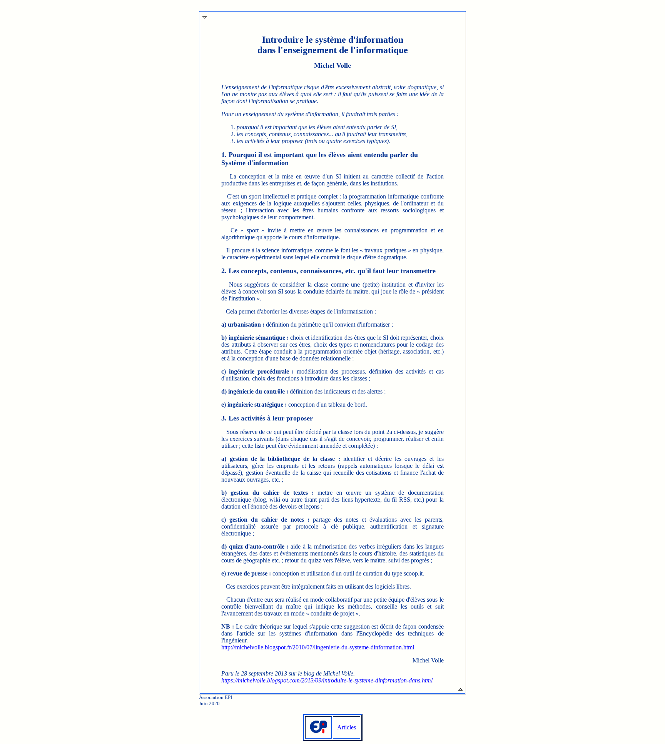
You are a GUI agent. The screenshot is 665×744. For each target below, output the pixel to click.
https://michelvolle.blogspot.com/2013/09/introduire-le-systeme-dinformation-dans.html (327, 680)
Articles (346, 727)
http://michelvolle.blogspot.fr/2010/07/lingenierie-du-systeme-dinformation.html (317, 647)
